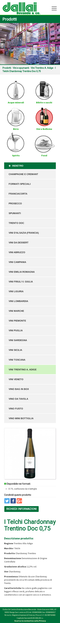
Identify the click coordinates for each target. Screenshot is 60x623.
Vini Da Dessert (18, 242)
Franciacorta (18, 193)
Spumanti (15, 213)
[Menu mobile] (54, 9)
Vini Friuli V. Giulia (21, 281)
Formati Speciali (20, 184)
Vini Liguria (16, 291)
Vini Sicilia (15, 350)
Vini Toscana (17, 359)
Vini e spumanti (21, 68)
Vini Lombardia (18, 301)
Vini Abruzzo (17, 252)
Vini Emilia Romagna (22, 272)
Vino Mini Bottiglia (21, 418)
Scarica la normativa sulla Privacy (30, 621)
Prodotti (6, 68)
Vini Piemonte (17, 320)
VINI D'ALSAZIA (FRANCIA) (24, 232)
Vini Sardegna (18, 340)
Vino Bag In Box (19, 389)
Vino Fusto (16, 408)
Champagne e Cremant (23, 174)
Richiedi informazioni (21, 508)
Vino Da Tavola (18, 399)
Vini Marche (16, 311)
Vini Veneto (16, 379)
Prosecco (15, 203)
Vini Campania (17, 262)
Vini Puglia (16, 330)
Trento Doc (16, 223)
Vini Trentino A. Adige (42, 68)
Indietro (17, 165)
